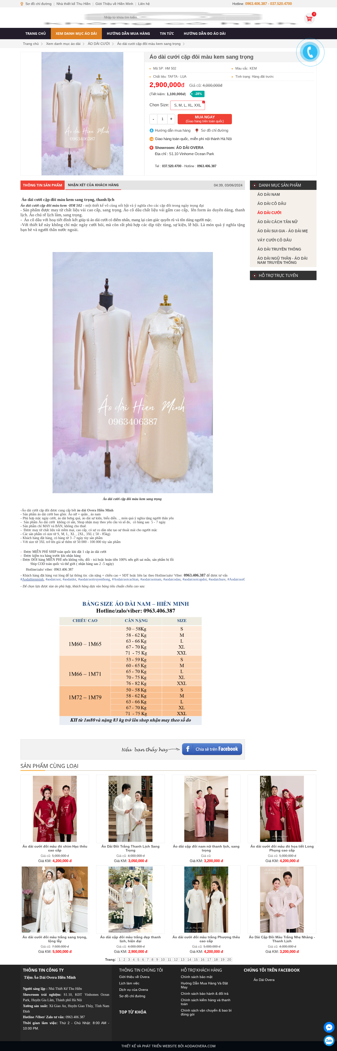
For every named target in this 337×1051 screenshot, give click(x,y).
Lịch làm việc (129, 983)
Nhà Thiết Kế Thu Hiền (65, 989)
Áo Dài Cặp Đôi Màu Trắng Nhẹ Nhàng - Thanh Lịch (282, 939)
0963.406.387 (75, 1017)
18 (216, 959)
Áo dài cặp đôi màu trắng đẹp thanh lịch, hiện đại (130, 939)
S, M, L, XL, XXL (187, 105)
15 (196, 959)
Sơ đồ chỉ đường (214, 130)
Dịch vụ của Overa (133, 990)
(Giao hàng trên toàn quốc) (205, 119)
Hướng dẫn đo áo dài (205, 33)
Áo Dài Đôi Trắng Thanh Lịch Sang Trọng (130, 848)
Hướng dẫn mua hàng (128, 33)
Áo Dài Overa (264, 980)
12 (176, 959)
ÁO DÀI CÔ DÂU (271, 203)
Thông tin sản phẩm (42, 185)
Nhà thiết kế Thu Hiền (73, 4)
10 (163, 959)
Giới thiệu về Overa (134, 977)
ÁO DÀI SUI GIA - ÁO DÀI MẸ (282, 231)
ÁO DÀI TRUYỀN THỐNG (279, 249)
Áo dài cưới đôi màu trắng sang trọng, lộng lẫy (54, 939)
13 (183, 959)
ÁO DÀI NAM (268, 194)
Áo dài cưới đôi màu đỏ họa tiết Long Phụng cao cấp (282, 848)
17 (209, 959)
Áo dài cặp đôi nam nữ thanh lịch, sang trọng (206, 848)
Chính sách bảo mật (196, 977)
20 (229, 959)
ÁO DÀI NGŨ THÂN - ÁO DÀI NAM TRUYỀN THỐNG (282, 260)
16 (203, 959)
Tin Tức (167, 33)
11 (169, 959)
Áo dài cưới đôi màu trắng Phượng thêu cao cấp (206, 939)
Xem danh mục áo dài (76, 33)
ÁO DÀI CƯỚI (269, 213)
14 (189, 959)
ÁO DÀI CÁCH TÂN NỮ (277, 222)
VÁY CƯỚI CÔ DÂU (274, 240)
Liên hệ (144, 4)
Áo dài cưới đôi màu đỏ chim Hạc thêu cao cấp (54, 848)
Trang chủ (35, 33)
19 (223, 959)
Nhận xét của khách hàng (93, 184)
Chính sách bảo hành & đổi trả (204, 994)
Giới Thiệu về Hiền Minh (114, 4)
